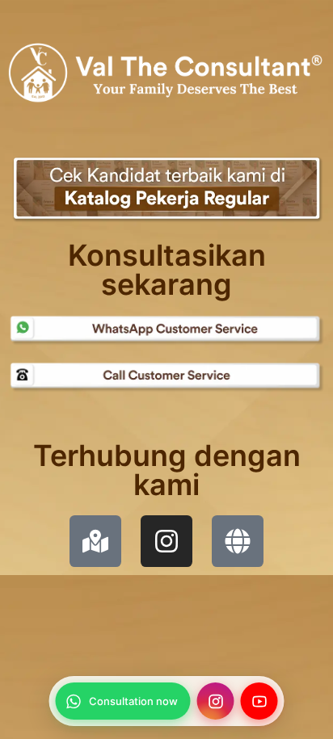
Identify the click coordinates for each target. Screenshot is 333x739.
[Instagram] (166, 541)
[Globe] (237, 541)
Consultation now (133, 701)
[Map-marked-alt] (95, 541)
